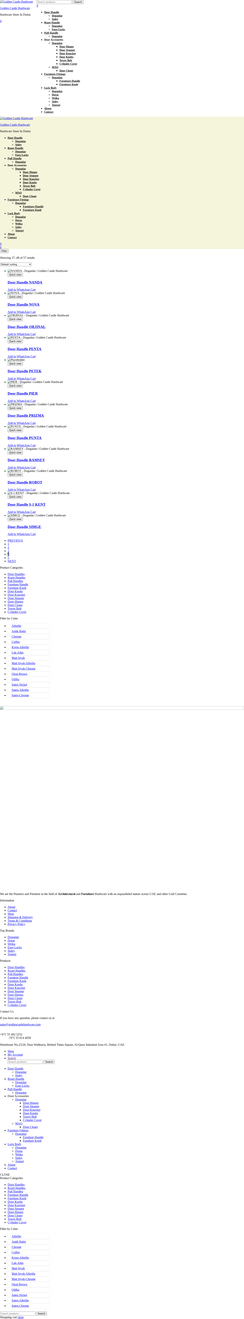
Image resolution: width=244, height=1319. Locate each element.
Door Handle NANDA (25, 282)
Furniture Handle (18, 584)
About (11, 907)
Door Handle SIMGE (24, 527)
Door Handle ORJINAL (27, 327)
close (21, 1317)
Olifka (15, 679)
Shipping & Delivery (20, 917)
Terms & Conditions (20, 920)
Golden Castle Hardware (15, 8)
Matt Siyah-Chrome (23, 668)
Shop (11, 913)
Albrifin (16, 625)
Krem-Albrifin (20, 647)
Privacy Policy (16, 924)
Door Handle (15, 1068)
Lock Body (14, 1144)
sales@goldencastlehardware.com (20, 1024)
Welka (11, 944)
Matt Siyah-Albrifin (23, 663)
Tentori (12, 954)
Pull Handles (15, 581)
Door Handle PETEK (25, 371)
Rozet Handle (16, 1078)
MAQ (18, 1123)
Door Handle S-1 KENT (27, 504)
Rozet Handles (16, 577)
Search (78, 2)
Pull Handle (15, 1089)
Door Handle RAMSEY (26, 460)
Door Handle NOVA (23, 304)
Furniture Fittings (18, 1130)
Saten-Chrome (20, 695)
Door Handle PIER (23, 393)
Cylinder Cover (17, 612)
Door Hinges (15, 601)
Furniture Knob (17, 587)
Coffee (16, 641)
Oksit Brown (19, 674)
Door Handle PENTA (24, 349)
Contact (12, 910)
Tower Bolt (14, 608)
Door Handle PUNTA (25, 438)
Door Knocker (16, 594)
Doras (11, 940)
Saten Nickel (19, 684)
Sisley (11, 950)
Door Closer (15, 605)
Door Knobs (15, 591)
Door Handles (16, 574)
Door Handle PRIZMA (26, 416)
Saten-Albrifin (20, 690)
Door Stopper (16, 598)
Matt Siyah (18, 658)
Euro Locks (15, 947)
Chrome (16, 636)
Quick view (15, 274)
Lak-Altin (17, 652)
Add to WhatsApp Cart (22, 289)
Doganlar (13, 937)
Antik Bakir (19, 631)
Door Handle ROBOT (25, 482)
